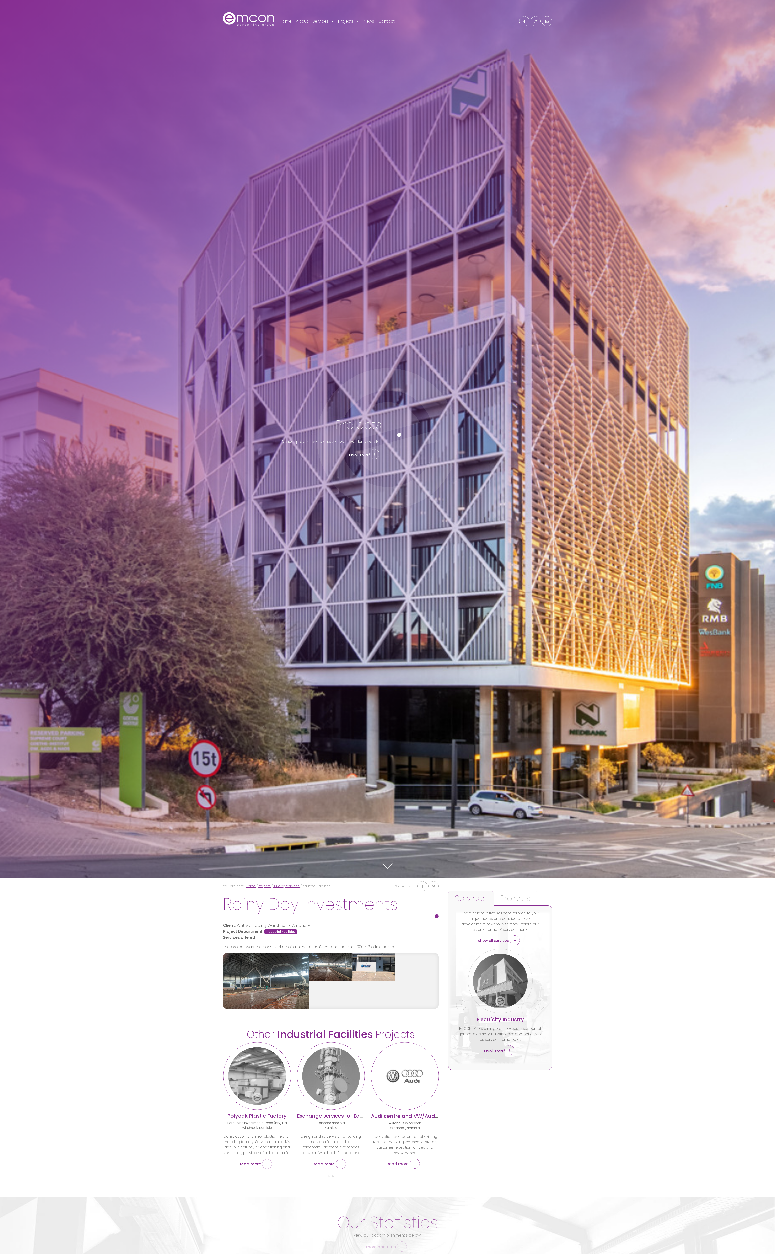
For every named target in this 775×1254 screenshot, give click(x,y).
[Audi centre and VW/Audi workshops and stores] (405, 1076)
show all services (494, 940)
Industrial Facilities (281, 932)
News (368, 21)
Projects (346, 21)
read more (359, 456)
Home (286, 21)
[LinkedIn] (547, 21)
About (302, 21)
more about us (381, 1247)
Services (321, 21)
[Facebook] (524, 21)
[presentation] (44, 439)
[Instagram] (536, 21)
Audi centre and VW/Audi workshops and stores (432, 1116)
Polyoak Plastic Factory (257, 1116)
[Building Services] (500, 981)
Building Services (286, 886)
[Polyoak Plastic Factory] (257, 1076)
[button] (329, 1174)
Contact (386, 21)
